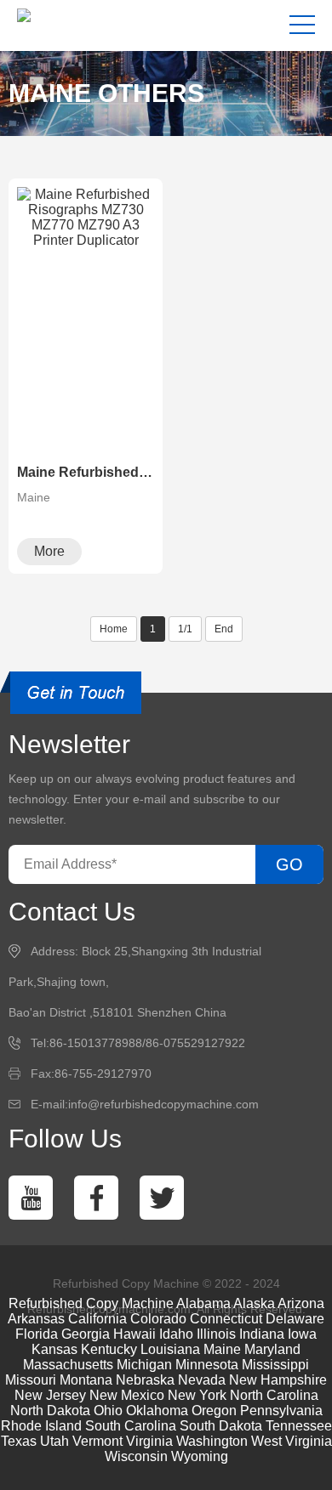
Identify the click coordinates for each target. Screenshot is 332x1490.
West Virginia (291, 1441)
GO (289, 864)
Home (114, 629)
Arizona (301, 1303)
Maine (222, 1349)
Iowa (302, 1334)
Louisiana (170, 1349)
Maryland (272, 1349)
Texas (19, 1441)
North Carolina (274, 1395)
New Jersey (50, 1395)
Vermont (97, 1441)
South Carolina (130, 1426)
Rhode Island (41, 1426)
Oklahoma (157, 1410)
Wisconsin (136, 1456)
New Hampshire (278, 1380)
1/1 (185, 629)
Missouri (30, 1380)
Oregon (214, 1410)
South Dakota (221, 1426)
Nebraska (145, 1380)
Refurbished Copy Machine (91, 1303)
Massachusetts (68, 1364)
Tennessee (299, 1426)
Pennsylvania (281, 1410)
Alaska (254, 1303)
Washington (212, 1441)
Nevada (202, 1380)
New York (197, 1395)
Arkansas (36, 1319)
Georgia (85, 1334)
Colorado (158, 1319)
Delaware (295, 1319)
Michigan (144, 1364)
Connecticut (226, 1319)
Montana (86, 1380)
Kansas (54, 1349)
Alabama (203, 1303)
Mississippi (275, 1364)
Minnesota (206, 1364)
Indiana (261, 1334)
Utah (54, 1441)
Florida (36, 1334)
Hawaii (134, 1334)
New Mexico (126, 1395)
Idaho (176, 1334)
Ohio (108, 1410)
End (224, 629)
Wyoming (199, 1456)
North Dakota (50, 1410)
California (97, 1319)
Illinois (216, 1334)
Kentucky (109, 1349)
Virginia (149, 1441)
